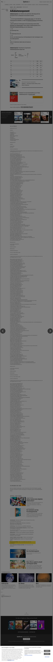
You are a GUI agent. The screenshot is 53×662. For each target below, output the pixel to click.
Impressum (12, 660)
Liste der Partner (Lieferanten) (28, 655)
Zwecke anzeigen (47, 656)
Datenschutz (9, 660)
